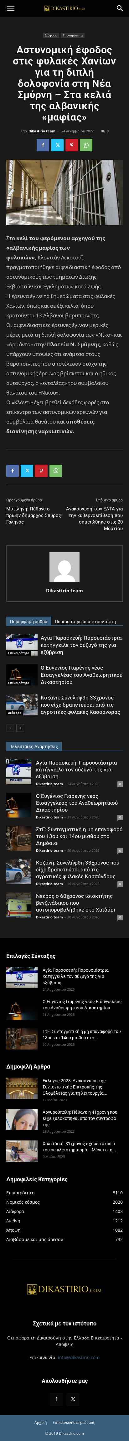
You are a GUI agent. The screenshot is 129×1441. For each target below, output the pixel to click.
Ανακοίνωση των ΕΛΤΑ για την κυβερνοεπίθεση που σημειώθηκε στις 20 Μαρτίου (94, 518)
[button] (11, 8)
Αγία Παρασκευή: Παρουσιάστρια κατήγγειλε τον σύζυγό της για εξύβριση (81, 645)
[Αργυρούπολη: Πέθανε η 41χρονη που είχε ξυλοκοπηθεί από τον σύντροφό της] (22, 1120)
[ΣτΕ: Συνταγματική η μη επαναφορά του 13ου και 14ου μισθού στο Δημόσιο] (18, 838)
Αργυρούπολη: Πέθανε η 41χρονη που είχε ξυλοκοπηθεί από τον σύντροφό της (80, 1118)
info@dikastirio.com (79, 1357)
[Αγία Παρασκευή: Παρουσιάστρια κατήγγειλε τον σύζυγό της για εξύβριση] (22, 645)
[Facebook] (43, 145)
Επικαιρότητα (73, 35)
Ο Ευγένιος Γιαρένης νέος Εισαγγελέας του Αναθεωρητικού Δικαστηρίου (81, 675)
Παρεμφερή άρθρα (28, 621)
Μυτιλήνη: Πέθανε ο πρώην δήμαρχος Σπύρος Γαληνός (33, 515)
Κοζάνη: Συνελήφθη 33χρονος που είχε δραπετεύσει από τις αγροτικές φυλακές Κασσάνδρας (80, 704)
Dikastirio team (41, 131)
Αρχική (40, 1422)
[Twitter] (57, 145)
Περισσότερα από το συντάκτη (85, 621)
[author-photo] (64, 582)
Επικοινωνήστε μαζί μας (74, 1422)
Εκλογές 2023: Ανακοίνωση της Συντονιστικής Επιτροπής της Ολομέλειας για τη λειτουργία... (75, 1087)
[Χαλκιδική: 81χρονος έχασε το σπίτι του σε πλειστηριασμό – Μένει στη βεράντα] (22, 1151)
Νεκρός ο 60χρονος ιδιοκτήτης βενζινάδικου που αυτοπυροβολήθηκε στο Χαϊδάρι (76, 903)
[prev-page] (10, 728)
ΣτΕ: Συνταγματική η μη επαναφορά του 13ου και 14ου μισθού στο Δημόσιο (79, 836)
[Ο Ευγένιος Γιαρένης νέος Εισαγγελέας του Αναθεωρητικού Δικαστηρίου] (22, 675)
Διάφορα (51, 35)
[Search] (120, 8)
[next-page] (20, 728)
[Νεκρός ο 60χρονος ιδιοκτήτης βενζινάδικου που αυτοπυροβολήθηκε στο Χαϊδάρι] (18, 905)
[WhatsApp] (86, 145)
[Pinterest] (71, 145)
